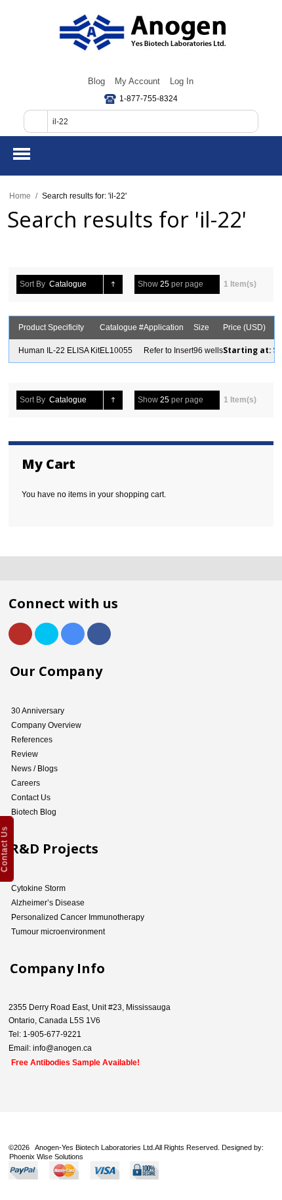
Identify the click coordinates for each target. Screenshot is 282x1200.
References (31, 739)
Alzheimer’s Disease (48, 902)
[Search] (35, 121)
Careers (25, 783)
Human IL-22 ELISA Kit (59, 350)
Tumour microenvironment (58, 931)
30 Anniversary (37, 710)
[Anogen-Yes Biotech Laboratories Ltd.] (141, 32)
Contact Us (30, 797)
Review (24, 754)
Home (20, 196)
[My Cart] (261, 154)
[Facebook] (99, 634)
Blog (96, 81)
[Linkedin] (73, 634)
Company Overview (46, 725)
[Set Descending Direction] (113, 284)
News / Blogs (34, 768)
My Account (137, 81)
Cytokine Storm (38, 888)
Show (148, 284)
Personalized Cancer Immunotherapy (77, 917)
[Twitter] (46, 634)
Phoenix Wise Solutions (46, 1157)
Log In (181, 81)
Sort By (32, 284)
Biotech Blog (33, 812)
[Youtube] (20, 634)
